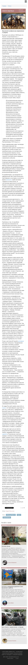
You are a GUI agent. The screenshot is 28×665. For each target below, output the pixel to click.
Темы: (3, 515)
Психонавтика (6, 517)
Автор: (3, 511)
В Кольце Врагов (11, 515)
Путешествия (4, 525)
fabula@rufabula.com (14, 656)
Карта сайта (10, 658)
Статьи (9, 6)
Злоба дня (21, 9)
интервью (21, 341)
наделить (4, 434)
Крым (19, 515)
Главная (4, 6)
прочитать (9, 180)
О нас (17, 658)
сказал (4, 408)
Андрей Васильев (10, 511)
